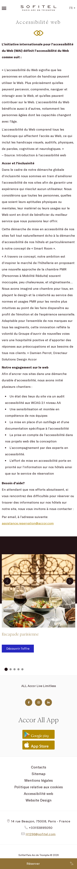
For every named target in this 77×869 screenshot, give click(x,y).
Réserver (33, 863)
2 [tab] (10, 669)
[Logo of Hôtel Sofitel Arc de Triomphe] (38, 8)
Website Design (39, 800)
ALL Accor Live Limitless (38, 686)
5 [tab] (22, 669)
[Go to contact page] (71, 863)
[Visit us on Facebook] (28, 702)
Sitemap (38, 773)
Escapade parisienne (20, 634)
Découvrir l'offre (17, 648)
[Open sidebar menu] (4, 8)
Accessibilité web (38, 793)
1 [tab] (6, 669)
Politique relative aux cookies (38, 787)
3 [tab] (14, 669)
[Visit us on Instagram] (38, 702)
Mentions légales (38, 780)
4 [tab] (18, 669)
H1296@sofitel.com (41, 834)
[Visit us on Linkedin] (48, 702)
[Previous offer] (7, 581)
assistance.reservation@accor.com (28, 523)
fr (71, 8)
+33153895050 (40, 828)
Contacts (38, 767)
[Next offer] (69, 581)
